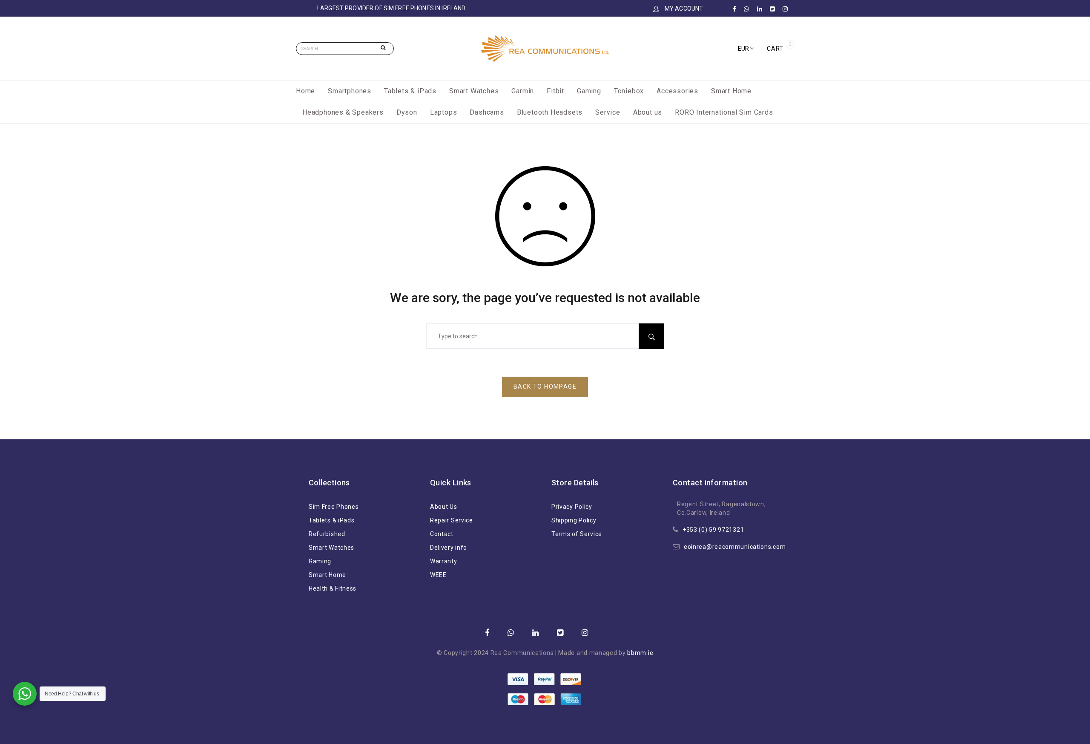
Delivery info (448, 547)
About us (647, 112)
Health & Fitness (332, 588)
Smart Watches (474, 91)
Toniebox (629, 91)
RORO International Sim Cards (724, 112)
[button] (746, 48)
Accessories (677, 91)
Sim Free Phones (334, 506)
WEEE (438, 574)
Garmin (522, 91)
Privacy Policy (571, 506)
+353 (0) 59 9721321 (713, 529)
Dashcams (487, 112)
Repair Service (451, 520)
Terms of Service (576, 534)
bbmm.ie (640, 652)
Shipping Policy (574, 520)
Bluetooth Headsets (549, 112)
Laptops (443, 112)
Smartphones (349, 91)
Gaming (589, 91)
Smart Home (731, 91)
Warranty (443, 561)
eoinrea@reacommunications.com (735, 546)
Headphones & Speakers (343, 112)
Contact (441, 534)
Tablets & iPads (410, 91)
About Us (443, 506)
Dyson (406, 112)
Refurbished (327, 534)
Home (305, 91)
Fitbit (555, 91)
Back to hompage (545, 386)
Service (607, 112)
